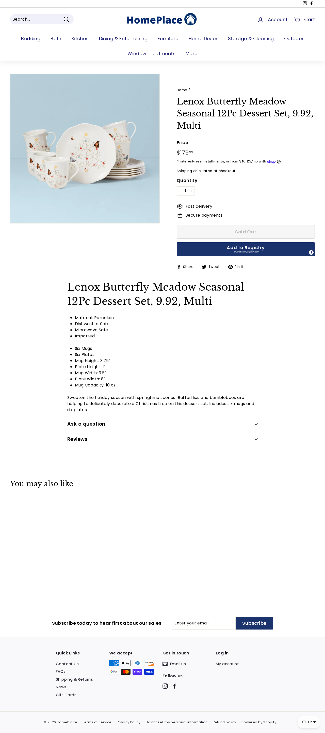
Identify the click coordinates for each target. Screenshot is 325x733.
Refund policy (224, 722)
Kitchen (80, 38)
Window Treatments (151, 53)
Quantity (187, 180)
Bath (56, 38)
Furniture (168, 38)
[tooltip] (311, 252)
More (192, 53)
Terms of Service (96, 722)
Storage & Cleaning (251, 38)
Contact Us (67, 663)
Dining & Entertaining (123, 38)
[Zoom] (84, 148)
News (61, 687)
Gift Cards (66, 694)
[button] (246, 249)
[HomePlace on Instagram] (165, 686)
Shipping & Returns (74, 679)
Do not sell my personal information (177, 722)
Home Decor (203, 38)
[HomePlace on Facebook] (174, 686)
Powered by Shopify (258, 722)
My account (227, 663)
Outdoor (294, 38)
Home (182, 90)
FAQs (61, 671)
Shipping (184, 171)
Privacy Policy (129, 722)
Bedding (30, 38)
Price (182, 143)
